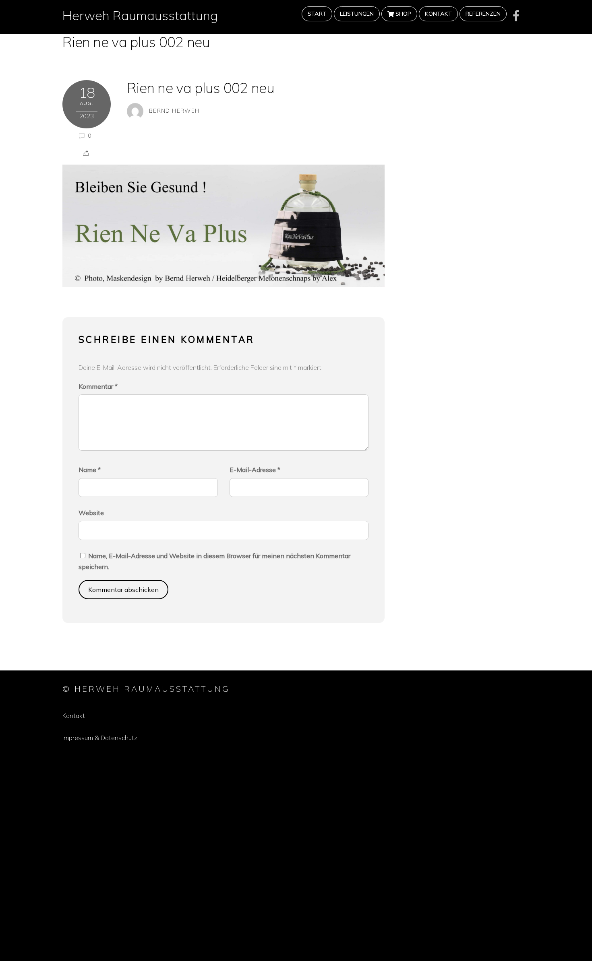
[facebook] (516, 15)
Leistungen (357, 13)
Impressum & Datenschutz (99, 738)
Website (91, 513)
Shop (402, 13)
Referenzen (483, 13)
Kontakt (438, 13)
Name (90, 470)
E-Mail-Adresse (255, 470)
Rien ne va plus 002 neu (136, 42)
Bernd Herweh (174, 110)
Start (317, 13)
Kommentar (98, 386)
